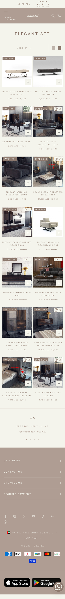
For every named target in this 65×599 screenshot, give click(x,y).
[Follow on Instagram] (15, 516)
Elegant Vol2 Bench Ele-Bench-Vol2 (17, 93)
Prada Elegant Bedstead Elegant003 (48, 193)
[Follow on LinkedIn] (52, 516)
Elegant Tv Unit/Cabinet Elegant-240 (17, 243)
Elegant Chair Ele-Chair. (17, 142)
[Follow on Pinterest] (24, 516)
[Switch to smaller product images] (59, 48)
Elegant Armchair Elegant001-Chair (17, 193)
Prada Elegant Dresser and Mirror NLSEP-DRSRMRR (48, 344)
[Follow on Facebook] (5, 516)
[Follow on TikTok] (43, 516)
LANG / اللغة (31, 538)
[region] (32, 424)
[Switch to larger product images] (53, 48)
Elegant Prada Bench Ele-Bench (48, 93)
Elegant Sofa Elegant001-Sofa (48, 143)
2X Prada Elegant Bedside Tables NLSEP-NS (17, 394)
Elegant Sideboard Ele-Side (17, 294)
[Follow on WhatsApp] (5, 522)
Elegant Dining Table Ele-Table (48, 394)
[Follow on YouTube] (33, 516)
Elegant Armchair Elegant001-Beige (48, 243)
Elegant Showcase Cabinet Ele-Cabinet (17, 344)
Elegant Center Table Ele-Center (48, 294)
